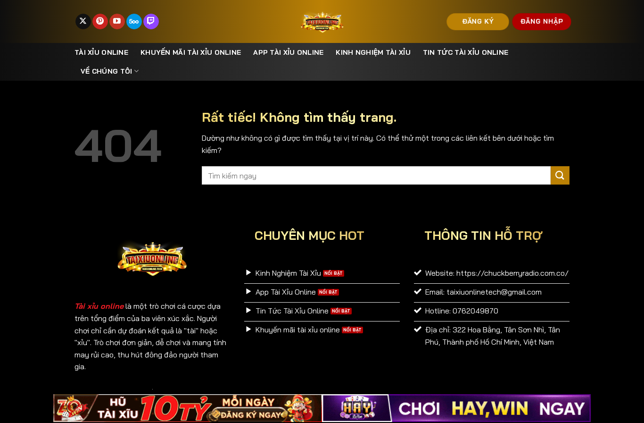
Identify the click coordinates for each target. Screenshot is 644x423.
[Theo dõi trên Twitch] (151, 22)
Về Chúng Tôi (106, 71)
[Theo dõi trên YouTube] (117, 22)
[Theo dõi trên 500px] (134, 22)
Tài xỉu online (101, 52)
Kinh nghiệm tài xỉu (373, 52)
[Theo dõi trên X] (83, 22)
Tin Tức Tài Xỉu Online (465, 52)
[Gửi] (560, 175)
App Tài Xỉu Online (288, 52)
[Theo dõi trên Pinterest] (100, 22)
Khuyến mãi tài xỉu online (190, 52)
